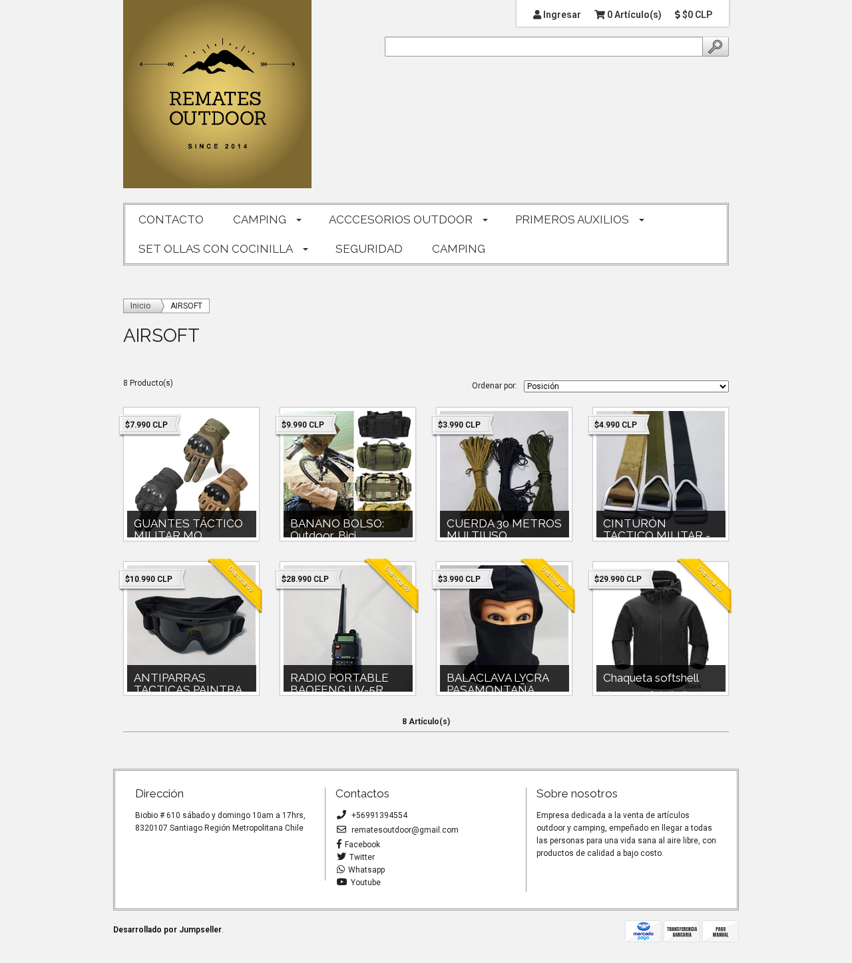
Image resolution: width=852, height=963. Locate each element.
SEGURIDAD (369, 248)
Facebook (362, 844)
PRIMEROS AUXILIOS (572, 219)
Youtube (366, 882)
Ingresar (561, 14)
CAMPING (259, 219)
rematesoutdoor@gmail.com (404, 830)
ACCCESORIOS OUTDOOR (401, 219)
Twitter (362, 857)
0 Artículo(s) (633, 14)
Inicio (140, 306)
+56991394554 (378, 815)
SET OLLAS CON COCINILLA (215, 248)
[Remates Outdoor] (217, 95)
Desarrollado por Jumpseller (167, 929)
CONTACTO (171, 219)
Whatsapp (366, 870)
